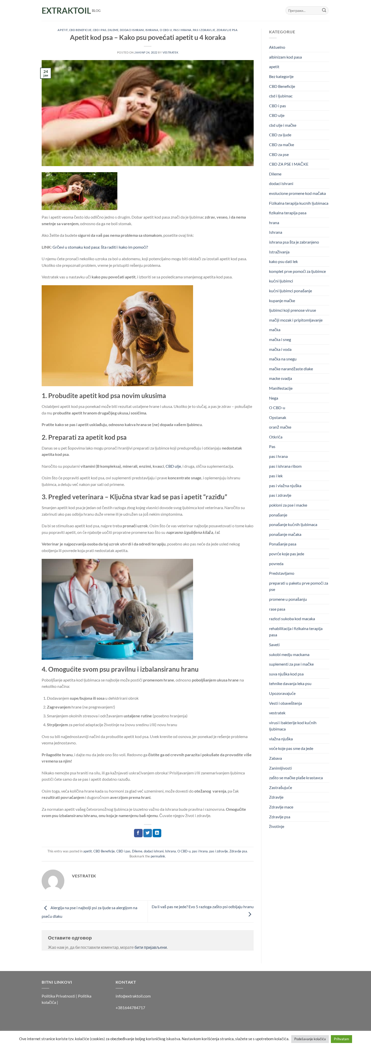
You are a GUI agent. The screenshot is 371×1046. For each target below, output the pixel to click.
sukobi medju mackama (289, 654)
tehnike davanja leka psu (290, 683)
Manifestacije (281, 388)
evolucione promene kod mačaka (297, 193)
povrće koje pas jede (286, 553)
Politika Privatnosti (58, 995)
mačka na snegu (283, 358)
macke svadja (280, 378)
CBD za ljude (280, 134)
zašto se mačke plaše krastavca (296, 777)
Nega (273, 398)
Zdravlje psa (227, 30)
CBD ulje (173, 466)
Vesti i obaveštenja (285, 703)
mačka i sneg (280, 339)
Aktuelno (277, 47)
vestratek (277, 712)
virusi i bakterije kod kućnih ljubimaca (292, 725)
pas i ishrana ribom (285, 466)
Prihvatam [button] (341, 1039)
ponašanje (278, 514)
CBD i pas (100, 30)
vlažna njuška (281, 738)
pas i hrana (182, 30)
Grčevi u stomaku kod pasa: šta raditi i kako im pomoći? (100, 247)
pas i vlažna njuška (285, 485)
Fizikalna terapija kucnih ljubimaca (298, 203)
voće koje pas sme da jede (291, 748)
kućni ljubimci (281, 280)
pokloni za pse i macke (288, 505)
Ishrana (151, 30)
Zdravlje (276, 797)
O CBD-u (166, 30)
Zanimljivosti (280, 768)
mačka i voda (280, 349)
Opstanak (277, 417)
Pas (272, 446)
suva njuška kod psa (286, 673)
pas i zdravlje (204, 30)
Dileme (113, 30)
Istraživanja (279, 251)
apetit (63, 30)
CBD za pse (279, 154)
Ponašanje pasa (282, 543)
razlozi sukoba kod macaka (292, 618)
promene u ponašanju (288, 599)
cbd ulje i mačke (282, 125)
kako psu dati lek (283, 261)
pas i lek (276, 475)
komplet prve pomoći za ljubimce (297, 271)
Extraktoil (63, 11)
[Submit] (324, 10)
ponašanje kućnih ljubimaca (293, 524)
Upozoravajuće (282, 693)
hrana (274, 222)
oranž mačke (280, 427)
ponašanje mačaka (285, 534)
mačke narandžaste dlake (291, 368)
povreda (276, 563)
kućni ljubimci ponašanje (290, 290)
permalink (158, 856)
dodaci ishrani (132, 30)
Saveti (274, 644)
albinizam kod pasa (285, 57)
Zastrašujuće (280, 787)
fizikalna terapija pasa (287, 212)
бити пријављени (151, 947)
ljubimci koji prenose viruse (292, 310)
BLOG (96, 11)
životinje (276, 826)
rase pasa (277, 609)
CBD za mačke (281, 144)
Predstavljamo (281, 573)
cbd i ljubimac (281, 95)
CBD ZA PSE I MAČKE (288, 164)
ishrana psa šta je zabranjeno (294, 242)
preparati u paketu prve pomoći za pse (298, 586)
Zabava (275, 758)
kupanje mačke (282, 300)
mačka (274, 329)
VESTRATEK (170, 52)
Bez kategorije (281, 76)
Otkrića (275, 436)
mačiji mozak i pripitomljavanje (296, 320)
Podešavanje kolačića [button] (310, 1039)
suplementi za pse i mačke (291, 664)
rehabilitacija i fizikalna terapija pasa (296, 631)
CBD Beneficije (80, 30)
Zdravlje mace (281, 806)
